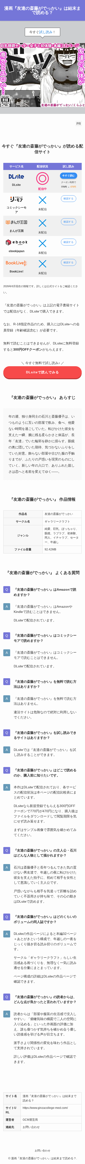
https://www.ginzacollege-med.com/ (45, 1107)
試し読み (45, 32)
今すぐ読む (68, 175)
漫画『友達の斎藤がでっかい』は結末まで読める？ (42, 10)
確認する (68, 198)
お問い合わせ (31, 1126)
